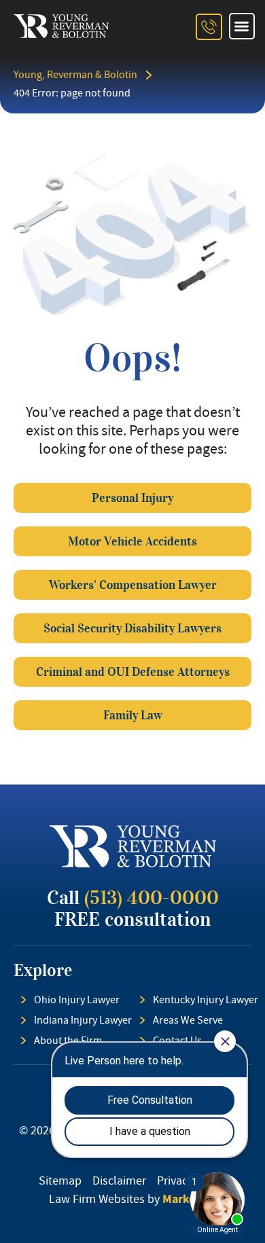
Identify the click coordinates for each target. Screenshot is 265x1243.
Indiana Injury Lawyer (83, 1020)
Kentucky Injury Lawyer (205, 1000)
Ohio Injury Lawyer (77, 1000)
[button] (242, 26)
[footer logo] (133, 846)
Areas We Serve (188, 1020)
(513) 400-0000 (151, 897)
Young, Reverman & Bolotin (75, 75)
